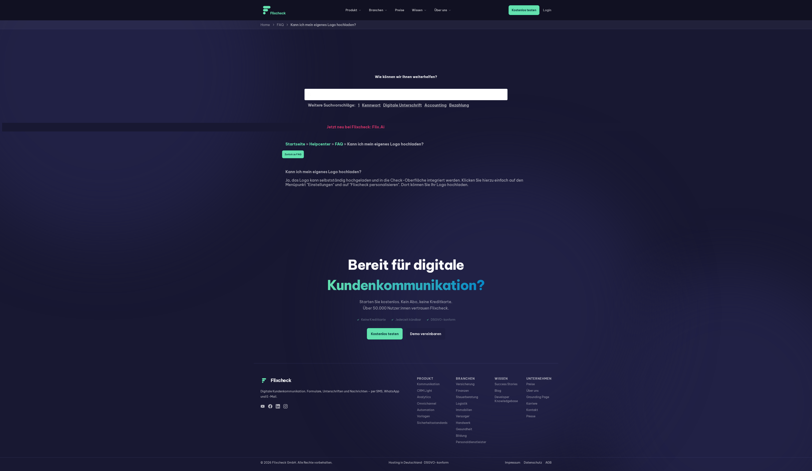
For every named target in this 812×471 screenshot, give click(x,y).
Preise (399, 10)
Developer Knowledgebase (506, 399)
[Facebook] (270, 406)
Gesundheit (464, 429)
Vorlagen (423, 416)
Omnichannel (426, 403)
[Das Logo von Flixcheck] (274, 10)
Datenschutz (533, 462)
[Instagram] (285, 406)
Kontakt (532, 410)
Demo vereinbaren (425, 334)
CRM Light (424, 391)
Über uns (440, 10)
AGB (548, 462)
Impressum (512, 462)
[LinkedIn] (278, 406)
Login (547, 10)
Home (265, 25)
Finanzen (462, 391)
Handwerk (463, 423)
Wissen (417, 10)
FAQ (280, 25)
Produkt (351, 10)
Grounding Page (537, 397)
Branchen (376, 10)
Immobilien (464, 410)
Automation (425, 410)
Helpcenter (320, 144)
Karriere (531, 403)
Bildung (461, 436)
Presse (530, 416)
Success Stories (506, 384)
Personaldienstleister (471, 442)
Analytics (424, 397)
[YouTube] (263, 406)
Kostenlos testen (524, 10)
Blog (498, 391)
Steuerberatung (467, 397)
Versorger (462, 416)
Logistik (462, 403)
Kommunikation (428, 384)
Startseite (295, 144)
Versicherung (465, 384)
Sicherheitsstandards (432, 423)
